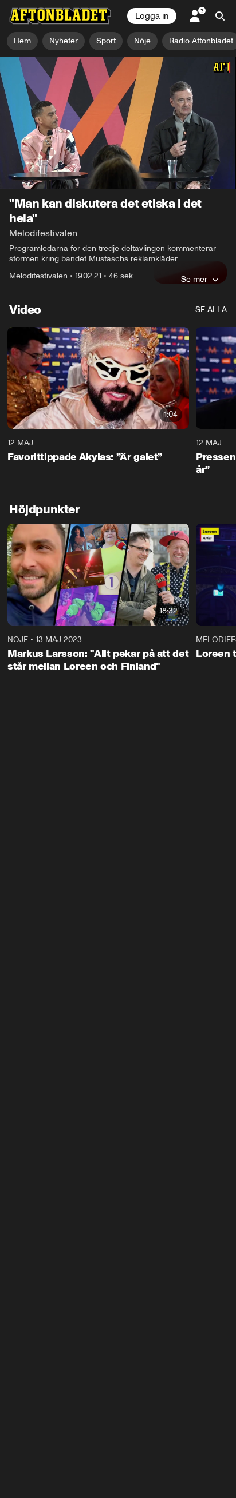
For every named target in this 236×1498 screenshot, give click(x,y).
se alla (211, 309)
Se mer (194, 279)
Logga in (151, 16)
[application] (118, 123)
